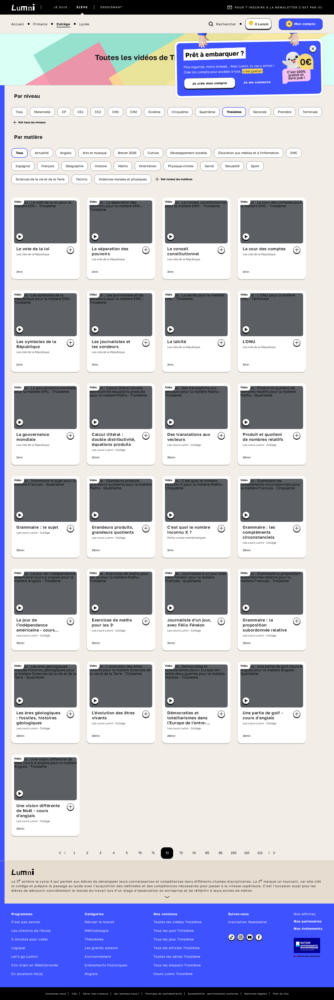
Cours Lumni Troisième (173, 974)
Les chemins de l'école (31, 930)
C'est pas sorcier (25, 922)
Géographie (74, 166)
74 (194, 853)
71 (153, 853)
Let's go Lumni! (24, 956)
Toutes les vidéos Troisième (178, 922)
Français (47, 166)
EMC (293, 153)
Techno (81, 179)
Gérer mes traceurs (95, 993)
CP (64, 112)
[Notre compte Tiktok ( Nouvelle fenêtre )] (231, 937)
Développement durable (188, 153)
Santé (209, 166)
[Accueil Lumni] (23, 7)
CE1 (80, 112)
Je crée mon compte (209, 83)
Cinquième (180, 112)
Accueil (17, 24)
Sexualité (232, 166)
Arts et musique (95, 153)
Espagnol (23, 166)
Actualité (42, 153)
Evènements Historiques (106, 965)
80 (207, 853)
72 (167, 853)
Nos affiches (305, 914)
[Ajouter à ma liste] (70, 250)
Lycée (84, 24)
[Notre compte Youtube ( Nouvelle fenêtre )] (249, 937)
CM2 (133, 112)
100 (234, 853)
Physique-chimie (180, 166)
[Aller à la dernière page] (274, 853)
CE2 (98, 112)
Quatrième (207, 112)
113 (259, 853)
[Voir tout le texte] (167, 897)
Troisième (234, 112)
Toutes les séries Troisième (177, 956)
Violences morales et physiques (123, 179)
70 (140, 853)
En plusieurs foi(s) (27, 974)
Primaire (40, 24)
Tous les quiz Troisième (174, 930)
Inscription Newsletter (247, 922)
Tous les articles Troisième (177, 948)
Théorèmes (94, 939)
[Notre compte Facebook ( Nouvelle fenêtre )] (258, 937)
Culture (153, 153)
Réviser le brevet (100, 922)
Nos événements (308, 928)
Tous (19, 112)
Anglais (65, 153)
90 (220, 853)
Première (284, 112)
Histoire (101, 166)
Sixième (154, 112)
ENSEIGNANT (111, 7)
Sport (255, 166)
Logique (18, 948)
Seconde (260, 112)
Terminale (310, 112)
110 (246, 853)
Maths (123, 166)
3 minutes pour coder (29, 939)
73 (181, 853)
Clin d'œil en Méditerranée (34, 965)
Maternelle (42, 112)
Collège (63, 24)
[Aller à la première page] (60, 853)
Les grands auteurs (101, 948)
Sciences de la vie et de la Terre (40, 179)
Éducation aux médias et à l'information (248, 153)
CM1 (115, 112)
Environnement (98, 956)
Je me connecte (257, 82)
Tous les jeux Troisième (174, 939)
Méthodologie (97, 930)
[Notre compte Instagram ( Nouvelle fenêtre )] (240, 937)
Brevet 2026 (127, 153)
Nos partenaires (308, 921)
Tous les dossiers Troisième (177, 965)
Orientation (148, 166)
